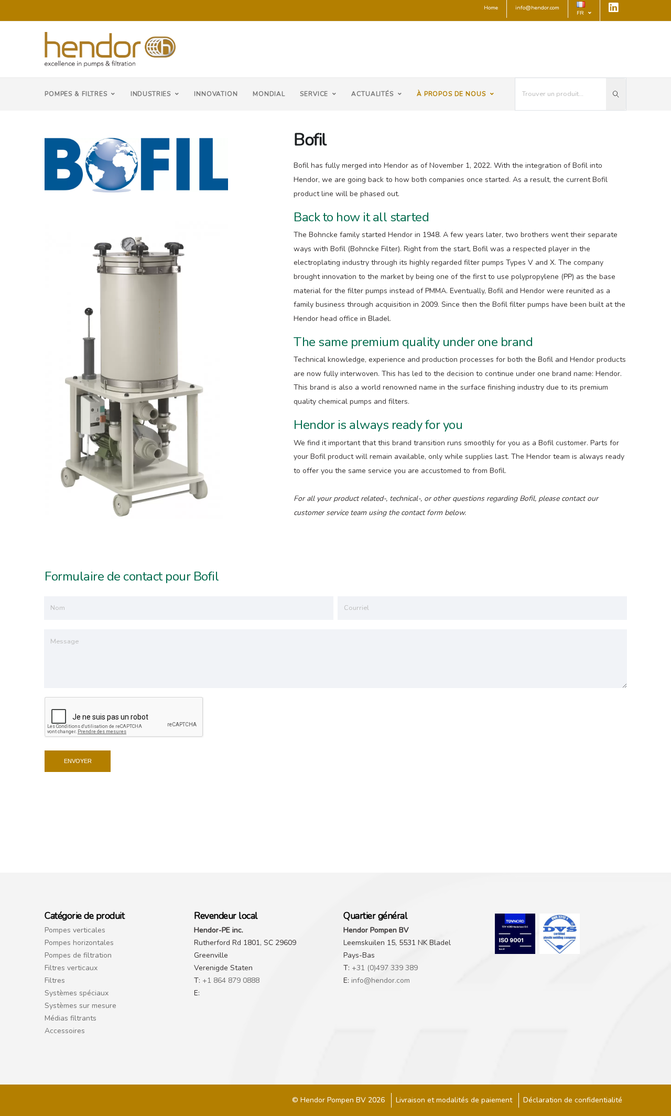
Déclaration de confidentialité (572, 1100)
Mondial (269, 94)
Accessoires (65, 1031)
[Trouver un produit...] (616, 94)
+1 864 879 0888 (230, 980)
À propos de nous (451, 94)
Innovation (215, 94)
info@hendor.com (380, 980)
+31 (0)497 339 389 (385, 968)
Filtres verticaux (71, 968)
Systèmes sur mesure (80, 1006)
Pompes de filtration (78, 955)
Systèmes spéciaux (77, 993)
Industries (151, 94)
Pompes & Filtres (76, 94)
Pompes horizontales (79, 943)
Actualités (372, 94)
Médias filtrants (70, 1018)
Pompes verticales (75, 930)
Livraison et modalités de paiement (454, 1100)
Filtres (55, 980)
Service (314, 94)
